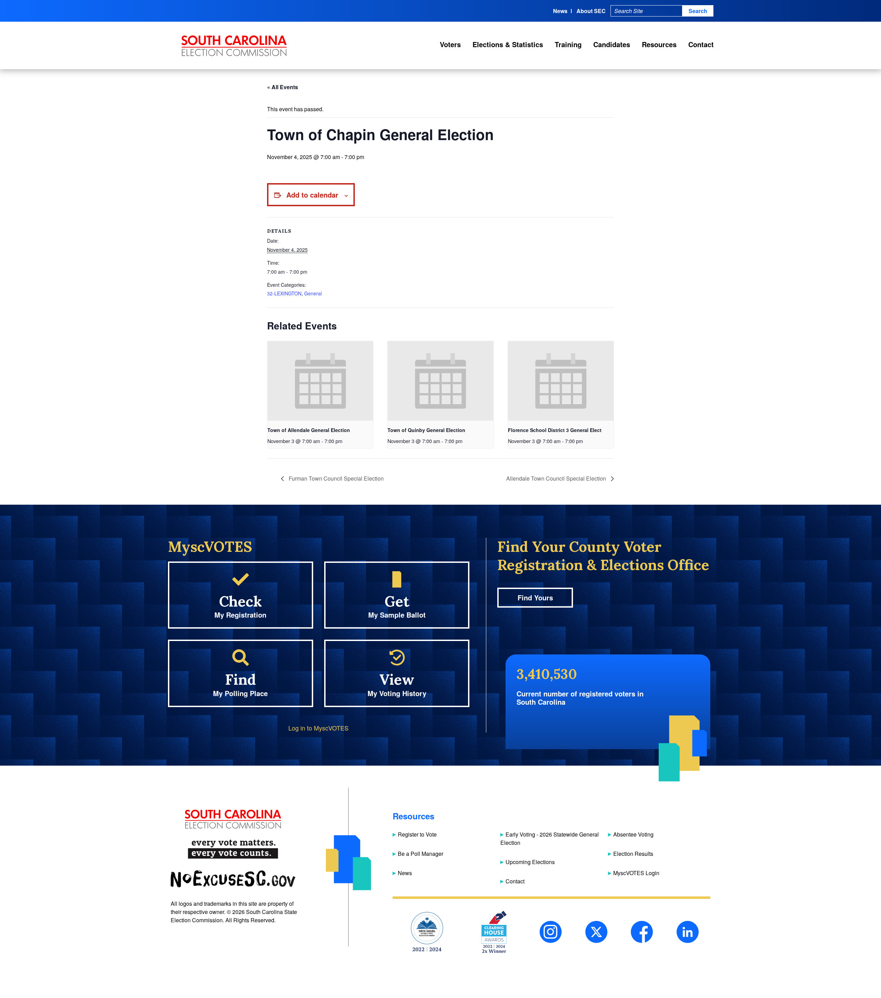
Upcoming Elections (530, 862)
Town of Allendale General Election (308, 430)
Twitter (596, 932)
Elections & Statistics (508, 44)
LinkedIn (688, 932)
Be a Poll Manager (420, 854)
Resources (659, 44)
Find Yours (535, 597)
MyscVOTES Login (636, 873)
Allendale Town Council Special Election (556, 478)
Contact (701, 44)
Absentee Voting (633, 834)
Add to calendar (312, 195)
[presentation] (320, 380)
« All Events (282, 87)
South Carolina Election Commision (234, 45)
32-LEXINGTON (284, 293)
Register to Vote (417, 834)
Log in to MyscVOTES (318, 728)
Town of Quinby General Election (426, 430)
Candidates (611, 44)
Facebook (642, 932)
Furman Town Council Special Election (335, 478)
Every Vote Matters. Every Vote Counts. (233, 849)
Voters (450, 44)
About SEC (591, 11)
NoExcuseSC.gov (233, 879)
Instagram (551, 932)
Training (568, 44)
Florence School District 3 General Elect (555, 430)
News (560, 11)
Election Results (633, 854)
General (313, 293)
